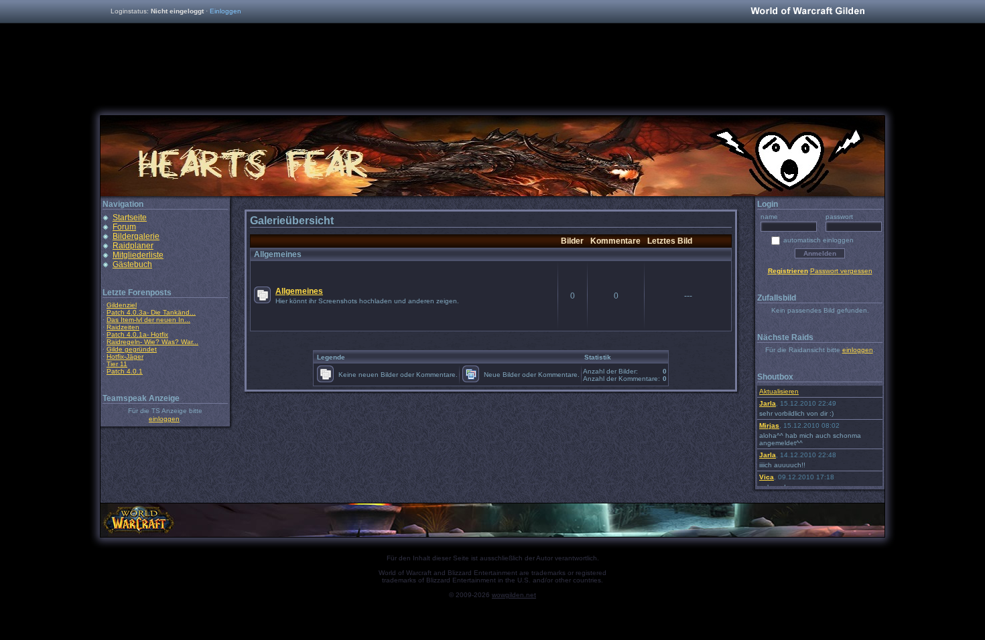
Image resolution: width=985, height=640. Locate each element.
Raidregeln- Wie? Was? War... (152, 341)
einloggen (164, 418)
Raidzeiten (123, 327)
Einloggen (225, 11)
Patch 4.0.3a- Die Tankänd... (151, 312)
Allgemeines (299, 291)
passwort (839, 216)
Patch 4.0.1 (125, 371)
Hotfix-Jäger (125, 356)
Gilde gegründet (132, 349)
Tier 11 (117, 364)
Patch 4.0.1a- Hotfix (137, 334)
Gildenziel (122, 305)
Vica (766, 477)
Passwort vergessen (841, 270)
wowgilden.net (514, 594)
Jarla (767, 403)
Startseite (130, 217)
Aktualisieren (779, 391)
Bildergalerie (136, 236)
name (769, 216)
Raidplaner (133, 245)
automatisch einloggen (818, 240)
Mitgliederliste (138, 255)
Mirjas (769, 425)
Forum (124, 227)
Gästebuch (132, 264)
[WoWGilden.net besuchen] (807, 11)
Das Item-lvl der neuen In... (148, 319)
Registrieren (788, 270)
